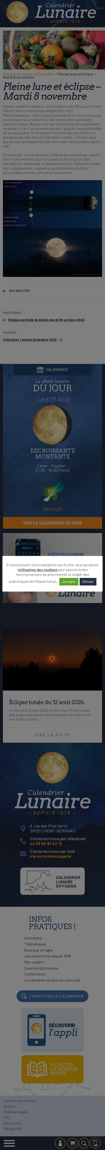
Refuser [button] (88, 582)
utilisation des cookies (37, 569)
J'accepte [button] (68, 582)
